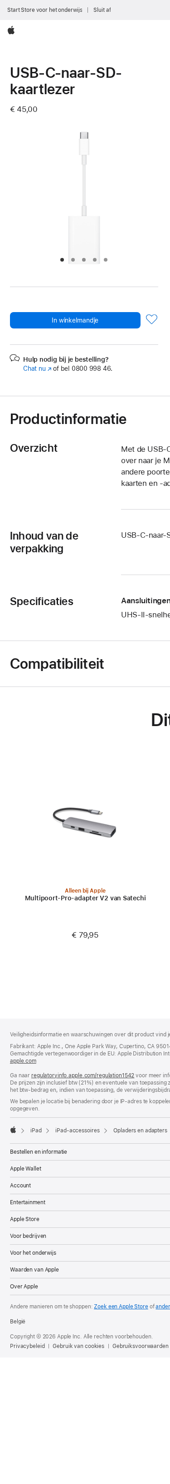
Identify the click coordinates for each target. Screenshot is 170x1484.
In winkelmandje (75, 320)
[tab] (62, 260)
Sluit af (102, 10)
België (17, 1321)
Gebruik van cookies (78, 1346)
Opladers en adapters (140, 1130)
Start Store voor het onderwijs (44, 10)
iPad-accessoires (77, 1130)
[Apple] (13, 1130)
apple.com (23, 1061)
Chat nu (37, 368)
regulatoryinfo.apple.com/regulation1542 (82, 1075)
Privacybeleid (27, 1346)
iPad (36, 1130)
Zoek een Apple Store (121, 1306)
